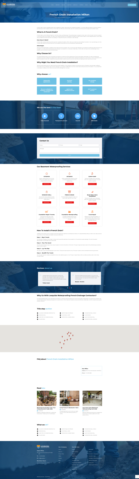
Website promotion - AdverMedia (43, 476)
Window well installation (93, 464)
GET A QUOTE (132, 4)
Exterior (73, 449)
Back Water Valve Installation (77, 464)
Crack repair (91, 449)
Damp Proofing (75, 451)
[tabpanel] (53, 278)
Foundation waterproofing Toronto (95, 458)
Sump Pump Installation (76, 462)
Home (52, 4)
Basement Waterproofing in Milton (64, 17)
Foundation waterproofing (94, 453)
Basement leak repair (93, 460)
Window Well (74, 469)
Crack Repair (74, 456)
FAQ (91, 4)
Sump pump (91, 462)
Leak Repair (74, 458)
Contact (81, 4)
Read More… (47, 184)
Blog (86, 4)
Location (69, 4)
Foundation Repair (75, 460)
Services (57, 4)
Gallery (63, 4)
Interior (73, 453)
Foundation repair (92, 456)
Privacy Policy (61, 453)
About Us (75, 4)
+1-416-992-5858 (133, 1)
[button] (70, 339)
